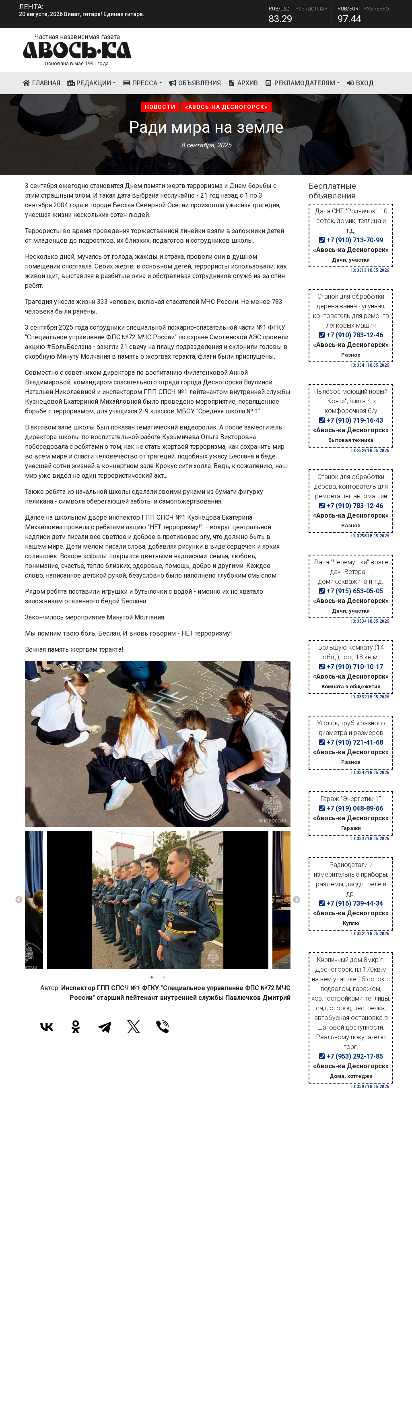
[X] (133, 1026)
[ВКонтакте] (46, 1026)
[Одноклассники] (75, 1026)
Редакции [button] (93, 83)
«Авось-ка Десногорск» (226, 107)
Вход (364, 83)
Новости (160, 107)
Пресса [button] (144, 83)
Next (297, 900)
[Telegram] (104, 1026)
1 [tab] (152, 977)
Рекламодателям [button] (304, 83)
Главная (47, 83)
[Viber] (162, 1026)
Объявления (199, 83)
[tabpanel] (157, 900)
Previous (19, 900)
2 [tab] (164, 977)
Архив (247, 83)
